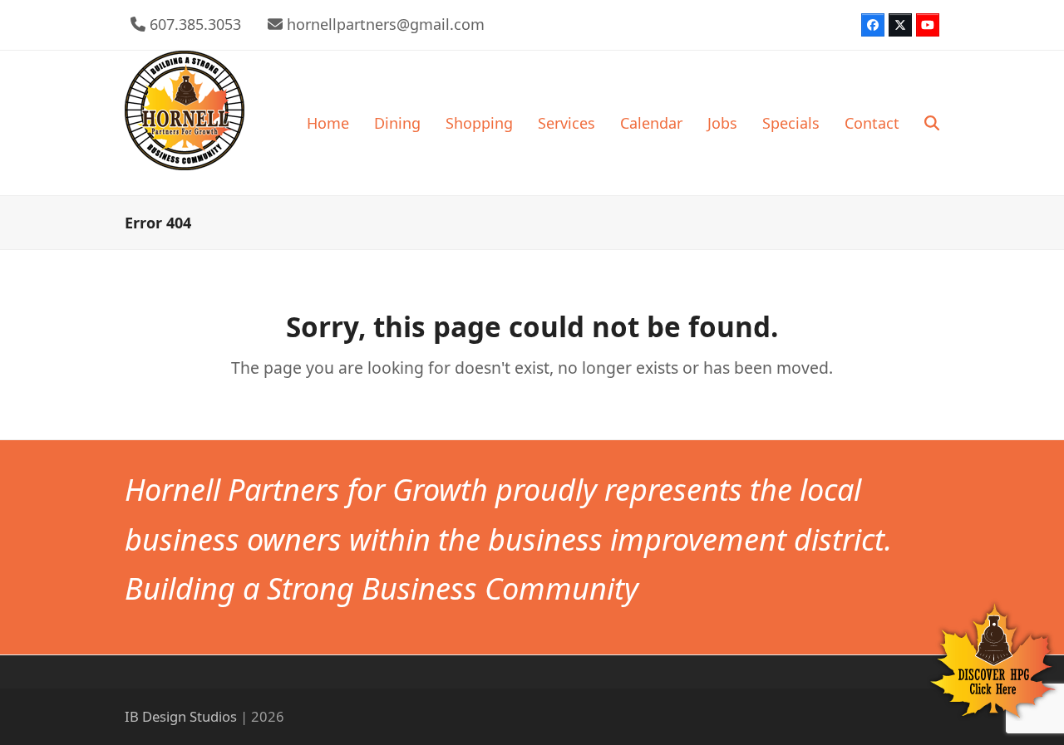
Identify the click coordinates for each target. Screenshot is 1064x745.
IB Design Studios (181, 716)
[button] (932, 123)
